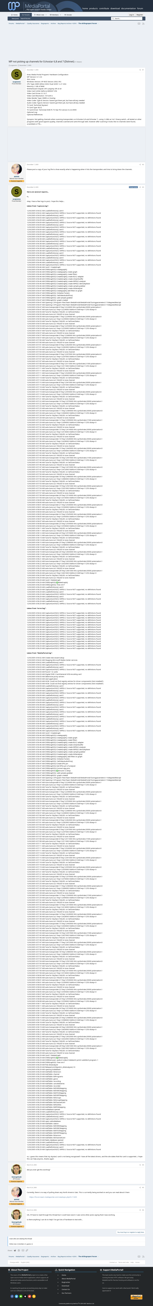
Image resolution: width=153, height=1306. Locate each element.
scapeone (13, 65)
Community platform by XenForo (76, 1303)
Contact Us (66, 1289)
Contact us (113, 1262)
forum (140, 8)
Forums (27, 15)
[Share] (140, 70)
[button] (46, 14)
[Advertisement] (76, 43)
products (93, 8)
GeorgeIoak (17, 1177)
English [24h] (25, 1262)
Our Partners (66, 1293)
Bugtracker (66, 1282)
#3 (143, 187)
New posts (15, 18)
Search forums (25, 18)
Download (65, 1286)
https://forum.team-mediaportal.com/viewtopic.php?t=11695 (53, 1197)
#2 (143, 164)
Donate (69, 15)
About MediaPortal (68, 1279)
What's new (40, 15)
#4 (143, 1165)
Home (15, 15)
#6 (143, 1210)
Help (132, 1262)
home (85, 8)
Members (55, 15)
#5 (143, 1187)
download (115, 8)
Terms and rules (123, 1262)
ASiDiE (16, 176)
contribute (104, 8)
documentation (128, 8)
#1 (143, 70)
